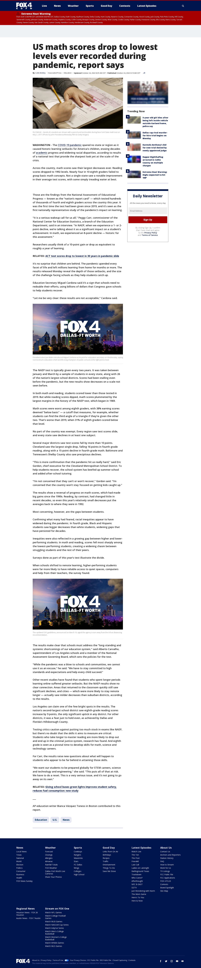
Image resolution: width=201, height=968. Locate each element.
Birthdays (107, 854)
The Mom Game (139, 894)
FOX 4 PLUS (165, 881)
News (66, 819)
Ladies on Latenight (140, 868)
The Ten (135, 854)
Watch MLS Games (53, 946)
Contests (164, 884)
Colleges (77, 871)
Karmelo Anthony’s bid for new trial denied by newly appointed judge (155, 147)
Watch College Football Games (55, 916)
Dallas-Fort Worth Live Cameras (55, 872)
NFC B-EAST (137, 884)
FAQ (162, 861)
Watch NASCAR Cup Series (57, 924)
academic (41, 152)
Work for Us (165, 868)
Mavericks (78, 858)
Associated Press (54, 73)
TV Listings (165, 871)
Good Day (109, 847)
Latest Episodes (141, 847)
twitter (166, 961)
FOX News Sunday (24, 881)
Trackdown (136, 874)
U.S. (55, 819)
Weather (50, 847)
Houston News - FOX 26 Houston (27, 913)
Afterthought (137, 881)
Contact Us (165, 851)
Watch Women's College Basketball (56, 938)
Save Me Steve (109, 871)
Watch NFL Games (53, 912)
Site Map (164, 891)
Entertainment (109, 864)
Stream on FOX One (57, 908)
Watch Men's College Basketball (54, 932)
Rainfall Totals (51, 864)
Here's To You (138, 897)
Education (68, 73)
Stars (76, 861)
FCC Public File (166, 874)
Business (20, 874)
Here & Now (137, 900)
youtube (177, 961)
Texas (19, 854)
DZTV (134, 887)
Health (19, 877)
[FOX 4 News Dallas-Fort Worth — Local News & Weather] (25, 6)
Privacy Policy (150, 232)
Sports (78, 847)
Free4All (135, 861)
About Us (166, 847)
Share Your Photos (53, 877)
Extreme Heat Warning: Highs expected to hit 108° (155, 175)
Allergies (49, 858)
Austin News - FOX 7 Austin (28, 918)
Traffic (105, 861)
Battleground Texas (140, 871)
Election (19, 864)
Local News (21, 851)
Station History (166, 858)
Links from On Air (110, 851)
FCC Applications (167, 877)
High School (79, 874)
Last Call (135, 864)
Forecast (49, 851)
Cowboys (78, 851)
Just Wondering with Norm (143, 891)
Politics (19, 868)
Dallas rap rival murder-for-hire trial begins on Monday (155, 135)
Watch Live (136, 851)
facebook (160, 961)
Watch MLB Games (53, 921)
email (182, 961)
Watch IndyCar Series (54, 928)
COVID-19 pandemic (70, 145)
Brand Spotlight (167, 887)
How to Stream (167, 864)
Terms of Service (150, 235)
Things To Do (109, 868)
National (20, 858)
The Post (136, 858)
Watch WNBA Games (54, 942)
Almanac (49, 861)
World (18, 861)
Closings (49, 854)
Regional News (25, 908)
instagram (171, 961)
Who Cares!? (137, 877)
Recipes (106, 858)
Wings (76, 868)
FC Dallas (78, 864)
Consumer (20, 871)
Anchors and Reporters (170, 854)
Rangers (77, 854)
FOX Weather (51, 868)
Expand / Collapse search (183, 6)
